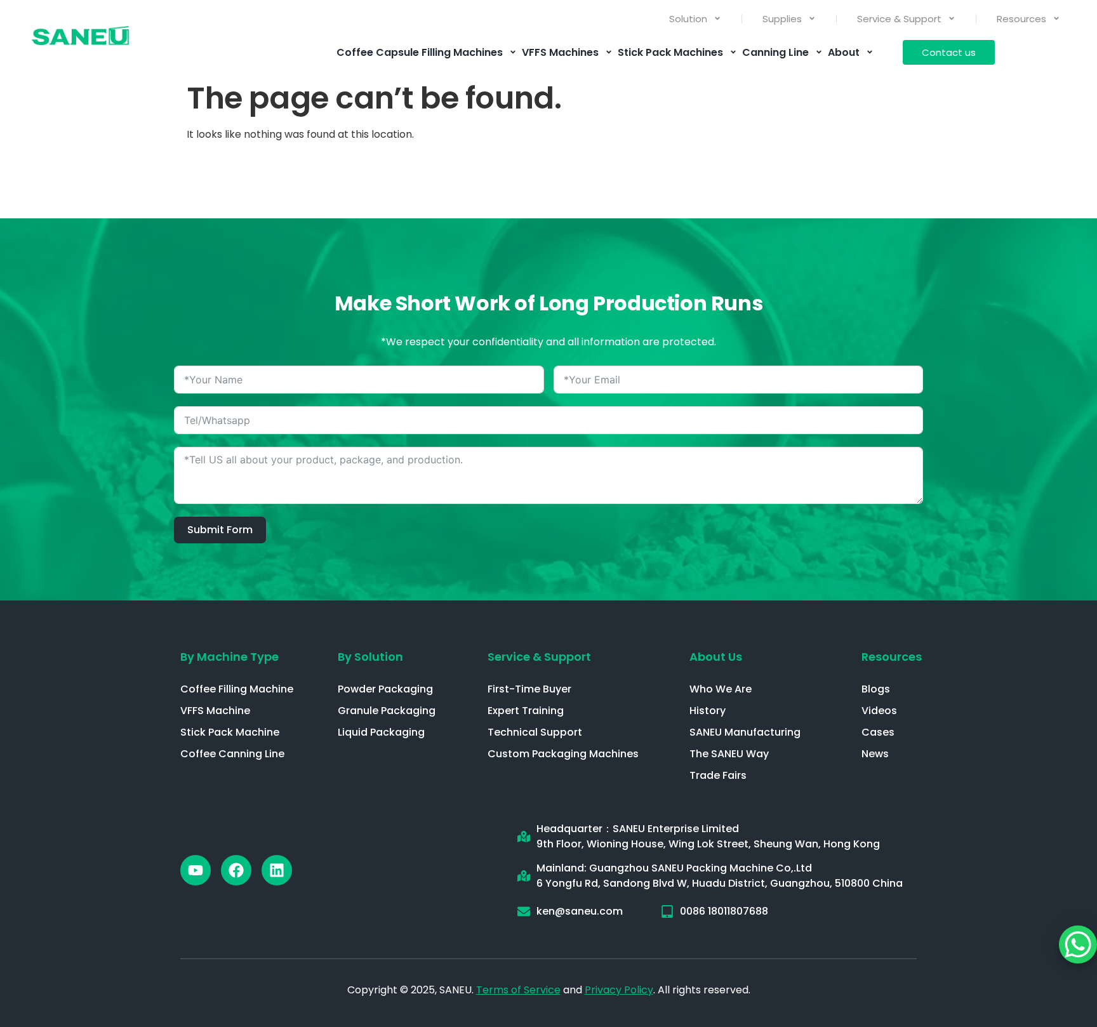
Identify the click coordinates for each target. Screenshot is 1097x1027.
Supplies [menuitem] (782, 18)
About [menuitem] (844, 52)
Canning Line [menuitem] (775, 52)
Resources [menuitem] (1021, 18)
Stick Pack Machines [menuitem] (670, 52)
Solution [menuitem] (688, 18)
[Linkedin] (277, 870)
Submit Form (220, 529)
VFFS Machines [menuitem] (560, 52)
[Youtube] (195, 870)
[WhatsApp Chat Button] (1078, 944)
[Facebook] (236, 870)
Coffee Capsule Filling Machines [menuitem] (419, 52)
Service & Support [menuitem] (899, 18)
